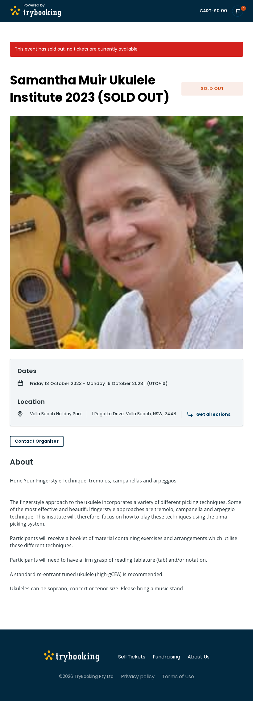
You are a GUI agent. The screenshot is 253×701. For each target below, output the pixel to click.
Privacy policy (138, 676)
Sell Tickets (131, 657)
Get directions (213, 414)
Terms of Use (178, 676)
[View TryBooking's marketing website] (72, 656)
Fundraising (166, 657)
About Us (198, 657)
